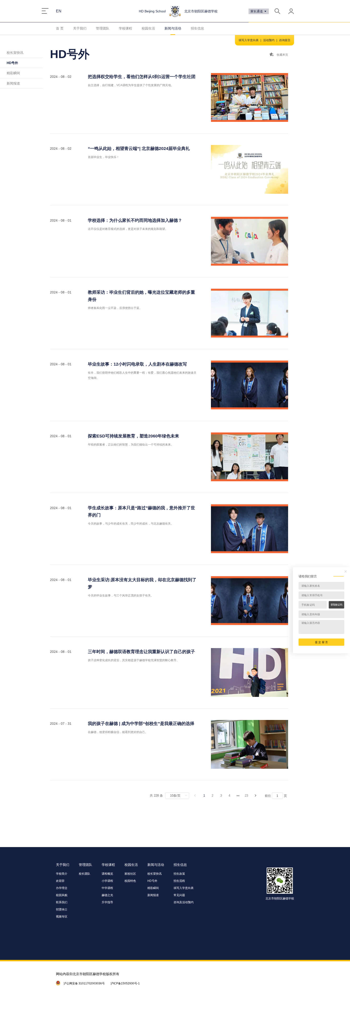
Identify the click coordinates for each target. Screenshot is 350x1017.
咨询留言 (284, 40)
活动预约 (269, 40)
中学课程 (107, 888)
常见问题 (179, 895)
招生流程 (179, 881)
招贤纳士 (61, 909)
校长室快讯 (15, 53)
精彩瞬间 (13, 73)
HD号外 (12, 63)
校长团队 (84, 873)
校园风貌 (61, 895)
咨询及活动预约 (184, 902)
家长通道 (257, 11)
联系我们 (61, 902)
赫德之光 (107, 895)
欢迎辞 (60, 881)
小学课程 (107, 881)
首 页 (60, 28)
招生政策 (179, 873)
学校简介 (61, 873)
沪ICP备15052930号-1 (125, 983)
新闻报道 (13, 83)
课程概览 (107, 873)
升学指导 (107, 902)
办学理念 (61, 888)
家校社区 (130, 873)
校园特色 (130, 881)
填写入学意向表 (249, 40)
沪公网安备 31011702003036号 (84, 983)
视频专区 (61, 916)
